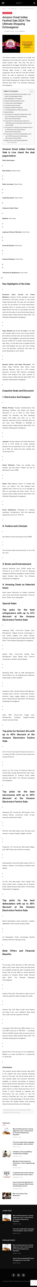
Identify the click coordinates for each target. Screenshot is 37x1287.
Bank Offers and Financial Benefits (16, 140)
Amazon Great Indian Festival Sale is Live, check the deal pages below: (18, 95)
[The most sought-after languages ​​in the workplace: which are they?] (6, 1144)
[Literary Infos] (19, 3)
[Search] (34, 3)
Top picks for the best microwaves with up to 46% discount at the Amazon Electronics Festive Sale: (18, 129)
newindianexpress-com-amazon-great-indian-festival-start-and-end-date (17, 1111)
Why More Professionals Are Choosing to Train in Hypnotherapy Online (24, 1163)
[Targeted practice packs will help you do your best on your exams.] (6, 1175)
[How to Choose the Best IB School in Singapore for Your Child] (6, 1260)
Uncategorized (7, 13)
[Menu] (3, 3)
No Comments (21, 31)
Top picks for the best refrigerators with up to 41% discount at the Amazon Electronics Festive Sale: (18, 116)
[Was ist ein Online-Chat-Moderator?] (6, 1196)
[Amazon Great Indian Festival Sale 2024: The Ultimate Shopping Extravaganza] (18, 52)
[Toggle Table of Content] (30, 91)
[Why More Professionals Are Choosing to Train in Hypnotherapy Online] (6, 1163)
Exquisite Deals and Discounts (14, 101)
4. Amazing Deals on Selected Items (16, 110)
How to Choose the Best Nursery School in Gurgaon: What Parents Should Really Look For (23, 1184)
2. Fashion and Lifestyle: (12, 105)
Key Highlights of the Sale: (13, 98)
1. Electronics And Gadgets (13, 103)
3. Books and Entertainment (13, 107)
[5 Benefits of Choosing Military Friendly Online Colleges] (6, 1154)
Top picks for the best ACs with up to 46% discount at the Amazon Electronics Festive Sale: (18, 123)
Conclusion (14, 142)
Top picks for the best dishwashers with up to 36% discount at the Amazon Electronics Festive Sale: (18, 136)
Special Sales (9, 112)
